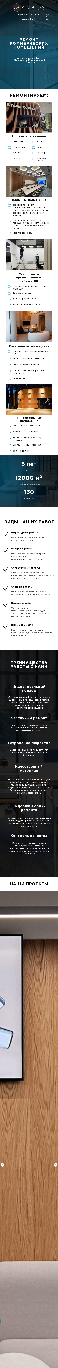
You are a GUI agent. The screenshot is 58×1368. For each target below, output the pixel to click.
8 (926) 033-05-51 (29, 15)
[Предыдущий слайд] (2, 1165)
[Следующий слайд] (55, 1165)
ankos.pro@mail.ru (29, 19)
